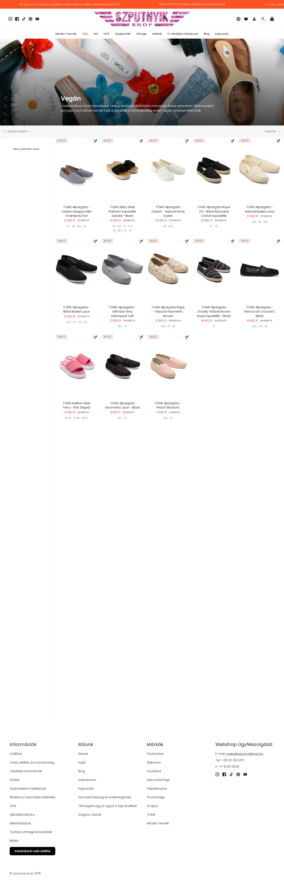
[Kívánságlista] (246, 19)
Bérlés (14, 840)
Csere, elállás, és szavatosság (32, 762)
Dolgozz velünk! (89, 814)
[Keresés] (263, 19)
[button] (96, 33)
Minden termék (158, 823)
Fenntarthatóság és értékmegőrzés (104, 797)
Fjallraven (154, 762)
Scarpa (152, 806)
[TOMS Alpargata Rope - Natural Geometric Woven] (168, 270)
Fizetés (15, 780)
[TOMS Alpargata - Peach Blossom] (168, 366)
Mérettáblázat (20, 823)
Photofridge (156, 797)
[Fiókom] (254, 19)
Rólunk (83, 754)
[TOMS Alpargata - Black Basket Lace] (76, 270)
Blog (81, 771)
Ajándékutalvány (22, 814)
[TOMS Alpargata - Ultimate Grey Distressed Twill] (122, 270)
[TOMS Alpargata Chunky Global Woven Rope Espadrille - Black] (213, 270)
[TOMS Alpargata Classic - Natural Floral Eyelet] (168, 170)
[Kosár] (272, 19)
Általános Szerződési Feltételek (32, 797)
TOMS (151, 814)
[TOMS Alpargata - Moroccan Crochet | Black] (259, 270)
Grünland (154, 771)
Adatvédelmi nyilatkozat (28, 788)
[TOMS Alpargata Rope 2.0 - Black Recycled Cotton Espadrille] (213, 170)
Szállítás (16, 754)
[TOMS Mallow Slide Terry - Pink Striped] (76, 366)
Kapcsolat (86, 788)
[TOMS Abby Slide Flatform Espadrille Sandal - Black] (122, 170)
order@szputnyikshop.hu (244, 754)
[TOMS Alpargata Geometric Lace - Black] (122, 366)
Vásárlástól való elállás (32, 851)
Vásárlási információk (26, 771)
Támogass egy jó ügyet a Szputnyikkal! (107, 806)
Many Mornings (158, 780)
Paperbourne (157, 788)
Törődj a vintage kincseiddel (31, 832)
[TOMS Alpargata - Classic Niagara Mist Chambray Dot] (76, 170)
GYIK (13, 806)
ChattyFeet (155, 754)
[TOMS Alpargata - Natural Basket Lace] (259, 170)
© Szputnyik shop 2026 (25, 873)
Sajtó (82, 762)
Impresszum (87, 780)
